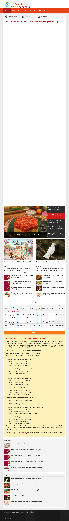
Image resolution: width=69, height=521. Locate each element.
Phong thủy (37, 10)
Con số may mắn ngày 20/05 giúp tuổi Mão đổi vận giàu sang (27, 461)
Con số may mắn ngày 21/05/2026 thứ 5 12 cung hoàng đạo (27, 455)
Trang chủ (7, 10)
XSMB (13, 10)
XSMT (19, 10)
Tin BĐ (44, 10)
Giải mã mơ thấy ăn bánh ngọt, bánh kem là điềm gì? (25, 490)
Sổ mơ (30, 10)
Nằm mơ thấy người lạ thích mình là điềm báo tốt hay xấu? (26, 501)
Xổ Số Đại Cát (22, 432)
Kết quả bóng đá (12, 16)
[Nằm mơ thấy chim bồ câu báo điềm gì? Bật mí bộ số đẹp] (50, 249)
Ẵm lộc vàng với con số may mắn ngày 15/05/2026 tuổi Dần (26, 467)
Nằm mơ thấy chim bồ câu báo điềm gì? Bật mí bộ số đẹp (50, 262)
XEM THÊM (34, 332)
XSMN (24, 10)
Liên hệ (32, 512)
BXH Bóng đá (43, 16)
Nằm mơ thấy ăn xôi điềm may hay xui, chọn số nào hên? (22, 235)
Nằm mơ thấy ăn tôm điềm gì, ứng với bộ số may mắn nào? (26, 495)
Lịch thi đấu (28, 16)
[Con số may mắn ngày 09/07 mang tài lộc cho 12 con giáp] (18, 249)
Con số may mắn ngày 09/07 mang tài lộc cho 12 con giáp (18, 262)
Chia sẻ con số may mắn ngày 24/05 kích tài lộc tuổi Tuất (26, 449)
